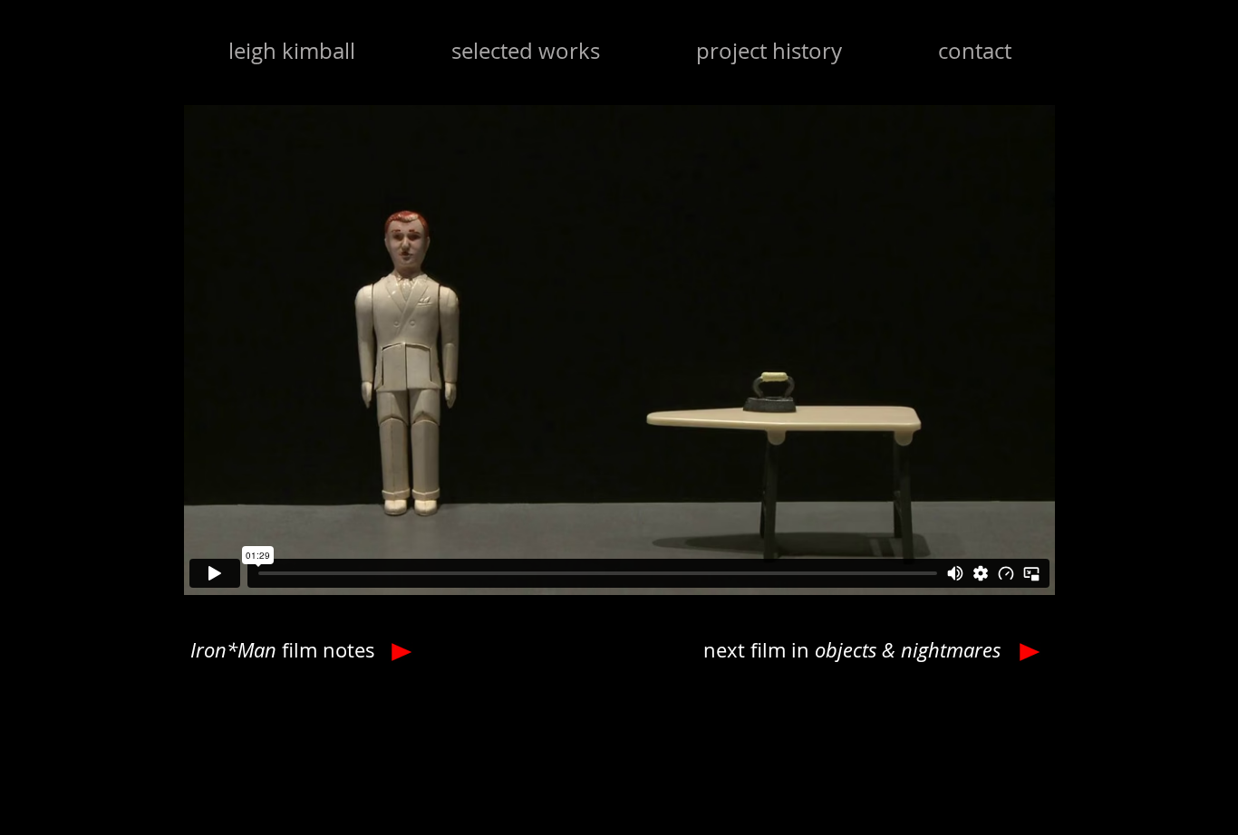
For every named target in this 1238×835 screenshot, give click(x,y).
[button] (525, 50)
